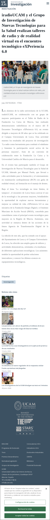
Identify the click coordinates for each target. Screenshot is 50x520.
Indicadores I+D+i (33, 448)
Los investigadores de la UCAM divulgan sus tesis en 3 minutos (25, 385)
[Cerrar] (46, 488)
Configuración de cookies (25, 502)
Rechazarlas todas (25, 509)
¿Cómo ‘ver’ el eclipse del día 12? (14, 309)
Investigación (9, 282)
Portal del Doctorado (34, 465)
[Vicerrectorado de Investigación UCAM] (4, 3)
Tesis (3, 452)
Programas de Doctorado (10, 448)
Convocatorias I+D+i (33, 444)
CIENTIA (29, 457)
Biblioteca (30, 461)
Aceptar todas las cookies (25, 516)
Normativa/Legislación (9, 461)
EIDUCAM (5, 444)
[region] (25, 502)
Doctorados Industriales (35, 452)
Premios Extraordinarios (10, 457)
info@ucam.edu (7, 483)
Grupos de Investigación (10, 465)
